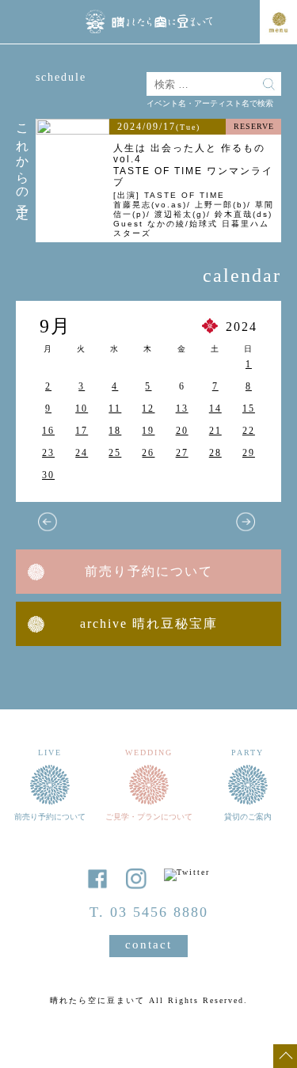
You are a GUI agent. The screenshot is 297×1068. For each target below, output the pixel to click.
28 (215, 453)
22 (248, 430)
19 (148, 430)
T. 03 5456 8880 (148, 912)
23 (48, 453)
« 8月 (47, 521)
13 (182, 408)
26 (148, 453)
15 (248, 408)
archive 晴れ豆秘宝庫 (149, 623)
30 (48, 475)
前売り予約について (149, 571)
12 (148, 408)
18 (115, 430)
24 (81, 453)
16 (48, 430)
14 (215, 408)
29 (248, 453)
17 (81, 430)
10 (81, 408)
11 (115, 408)
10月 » (245, 521)
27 (182, 453)
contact (148, 944)
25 (115, 453)
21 (215, 430)
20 (182, 430)
